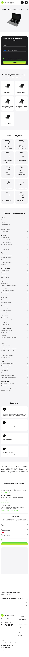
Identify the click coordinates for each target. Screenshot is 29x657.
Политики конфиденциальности (16, 59)
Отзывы (20, 627)
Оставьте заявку (5, 502)
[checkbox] (3, 58)
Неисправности (21, 622)
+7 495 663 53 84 (5, 492)
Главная (2, 6)
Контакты (20, 635)
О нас (19, 630)
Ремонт (22, 616)
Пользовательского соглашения (18, 539)
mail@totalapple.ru (5, 650)
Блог (19, 632)
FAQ (19, 637)
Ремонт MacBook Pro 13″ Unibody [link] (12, 6)
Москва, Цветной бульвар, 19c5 (9, 510)
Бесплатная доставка (23, 624)
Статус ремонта (22, 619)
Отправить (15, 62)
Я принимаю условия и (14, 59)
